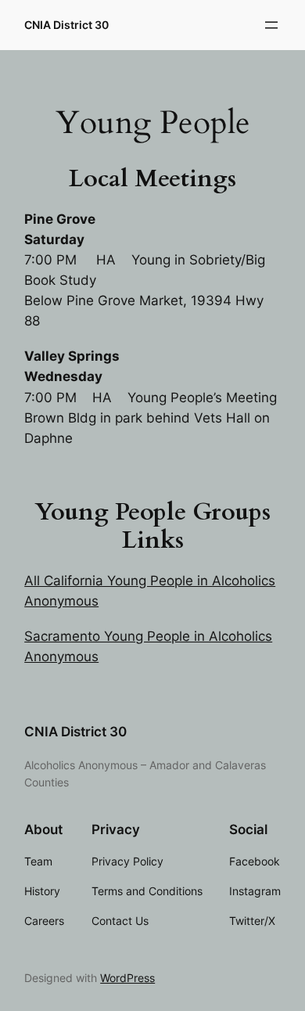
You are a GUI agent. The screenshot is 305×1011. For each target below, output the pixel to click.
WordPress (127, 977)
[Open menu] (271, 25)
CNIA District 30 (66, 24)
